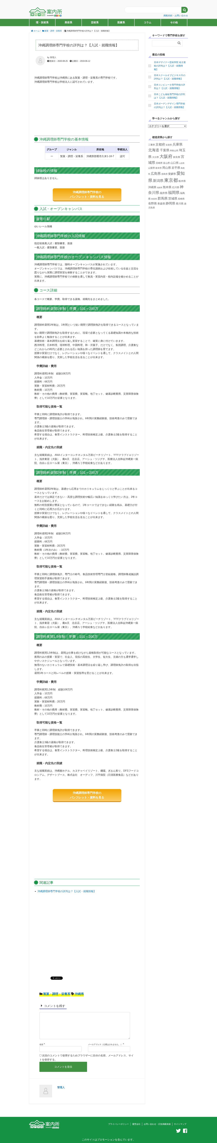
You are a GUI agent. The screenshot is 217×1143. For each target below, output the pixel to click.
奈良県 (176, 157)
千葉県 (164, 150)
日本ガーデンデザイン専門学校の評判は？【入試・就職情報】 (169, 105)
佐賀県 (169, 145)
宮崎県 (159, 163)
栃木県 (182, 181)
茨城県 (172, 198)
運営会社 (136, 1124)
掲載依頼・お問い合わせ (175, 15)
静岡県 (170, 203)
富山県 (166, 163)
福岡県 (174, 193)
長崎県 (181, 199)
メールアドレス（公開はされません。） (105, 1044)
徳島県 (164, 174)
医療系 (121, 22)
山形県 (181, 163)
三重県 (151, 145)
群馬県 (163, 198)
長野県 (152, 203)
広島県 (156, 173)
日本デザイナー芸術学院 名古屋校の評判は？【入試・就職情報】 (170, 66)
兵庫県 (178, 144)
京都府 (160, 144)
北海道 (153, 150)
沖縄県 (79, 994)
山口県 (174, 162)
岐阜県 (159, 168)
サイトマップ (180, 1124)
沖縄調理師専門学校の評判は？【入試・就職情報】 (66, 891)
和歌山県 (174, 150)
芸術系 (95, 22)
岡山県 (166, 167)
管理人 (61, 1087)
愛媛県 (172, 173)
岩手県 (176, 167)
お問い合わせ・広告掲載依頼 (157, 1124)
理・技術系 (42, 22)
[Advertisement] (87, 110)
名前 (41, 1044)
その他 (174, 22)
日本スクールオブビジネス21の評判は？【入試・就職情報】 (169, 77)
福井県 (163, 193)
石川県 (175, 187)
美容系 (68, 22)
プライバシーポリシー (118, 1124)
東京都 (171, 180)
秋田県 (154, 199)
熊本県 (167, 187)
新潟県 (158, 181)
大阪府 (165, 156)
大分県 (155, 157)
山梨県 (151, 168)
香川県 (179, 203)
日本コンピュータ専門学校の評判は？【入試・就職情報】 (169, 86)
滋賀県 (159, 187)
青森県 (161, 203)
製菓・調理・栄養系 (56, 994)
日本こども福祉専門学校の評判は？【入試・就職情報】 (169, 96)
